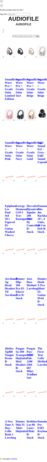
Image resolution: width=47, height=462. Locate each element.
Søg (37, 36)
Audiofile (13, 459)
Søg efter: (3, 14)
